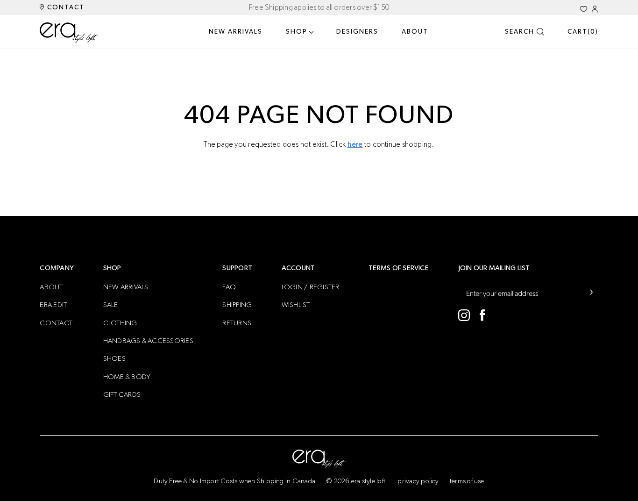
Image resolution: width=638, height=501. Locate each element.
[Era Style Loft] (69, 32)
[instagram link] (464, 315)
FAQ (229, 287)
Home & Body (127, 376)
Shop (296, 32)
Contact (65, 7)
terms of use (467, 481)
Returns (236, 323)
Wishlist (296, 304)
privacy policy (418, 481)
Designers (357, 32)
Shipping (237, 304)
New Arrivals (235, 32)
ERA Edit (53, 304)
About (415, 32)
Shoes (114, 358)
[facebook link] (483, 315)
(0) (582, 32)
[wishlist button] (583, 9)
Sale (110, 304)
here (355, 144)
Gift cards (122, 394)
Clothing (120, 323)
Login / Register (311, 287)
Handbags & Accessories (148, 340)
